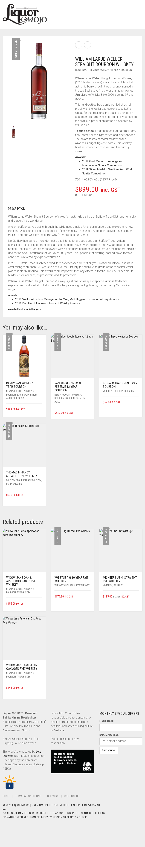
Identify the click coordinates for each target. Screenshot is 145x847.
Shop (6, 796)
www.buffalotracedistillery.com (25, 309)
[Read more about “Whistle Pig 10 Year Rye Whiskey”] (89, 597)
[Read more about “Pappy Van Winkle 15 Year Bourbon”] (41, 409)
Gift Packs (19, 398)
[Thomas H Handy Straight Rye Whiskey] (87, 44)
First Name (106, 721)
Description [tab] (16, 208)
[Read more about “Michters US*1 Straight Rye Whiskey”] (137, 597)
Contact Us (71, 796)
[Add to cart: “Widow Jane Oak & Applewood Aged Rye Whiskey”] (41, 604)
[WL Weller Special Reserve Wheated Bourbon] (78, 44)
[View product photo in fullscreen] (64, 114)
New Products (14, 391)
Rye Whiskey (34, 480)
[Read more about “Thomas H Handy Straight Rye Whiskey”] (41, 495)
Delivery (53, 796)
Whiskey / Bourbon (119, 70)
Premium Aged (97, 70)
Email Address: (109, 734)
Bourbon (80, 70)
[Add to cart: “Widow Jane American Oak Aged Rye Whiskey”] (41, 688)
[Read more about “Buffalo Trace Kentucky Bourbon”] (137, 402)
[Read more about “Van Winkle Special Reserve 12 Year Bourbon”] (89, 413)
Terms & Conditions (28, 796)
